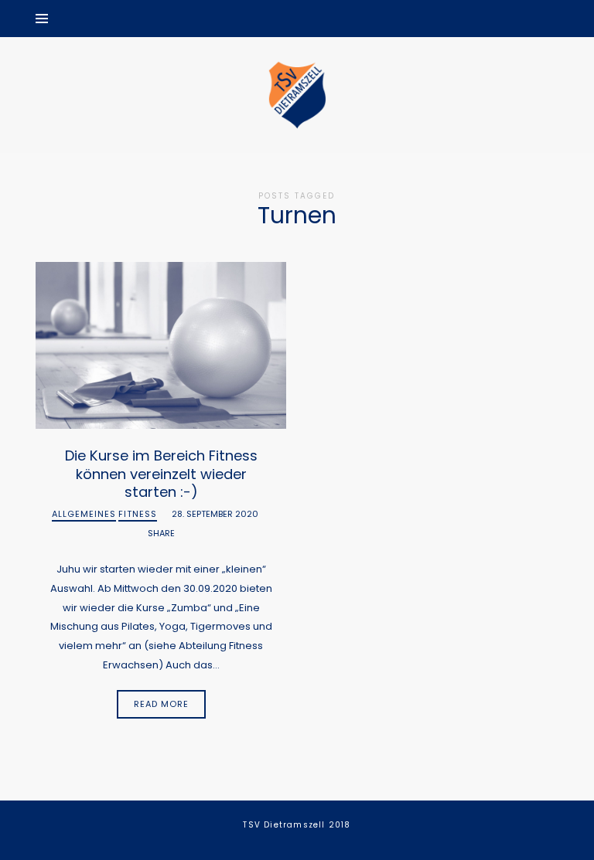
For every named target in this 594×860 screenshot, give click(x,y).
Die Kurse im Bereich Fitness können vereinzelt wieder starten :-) (161, 473)
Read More (161, 704)
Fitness (137, 514)
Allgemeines (84, 514)
